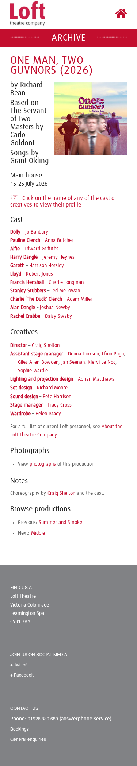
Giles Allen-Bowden (38, 362)
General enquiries (28, 739)
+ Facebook (22, 674)
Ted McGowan (65, 290)
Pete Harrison (57, 396)
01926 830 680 (43, 718)
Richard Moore (52, 387)
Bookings (19, 728)
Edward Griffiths (41, 248)
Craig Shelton (46, 345)
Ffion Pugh (113, 354)
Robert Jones (39, 274)
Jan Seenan (73, 362)
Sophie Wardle (33, 370)
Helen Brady (48, 413)
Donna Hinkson (83, 354)
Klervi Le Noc (101, 362)
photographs (43, 464)
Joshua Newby (55, 307)
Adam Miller (79, 299)
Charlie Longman (66, 282)
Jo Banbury (36, 232)
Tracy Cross (59, 405)
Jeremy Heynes (58, 257)
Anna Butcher (59, 240)
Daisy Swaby (58, 316)
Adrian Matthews (96, 379)
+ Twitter (18, 664)
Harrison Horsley (46, 265)
